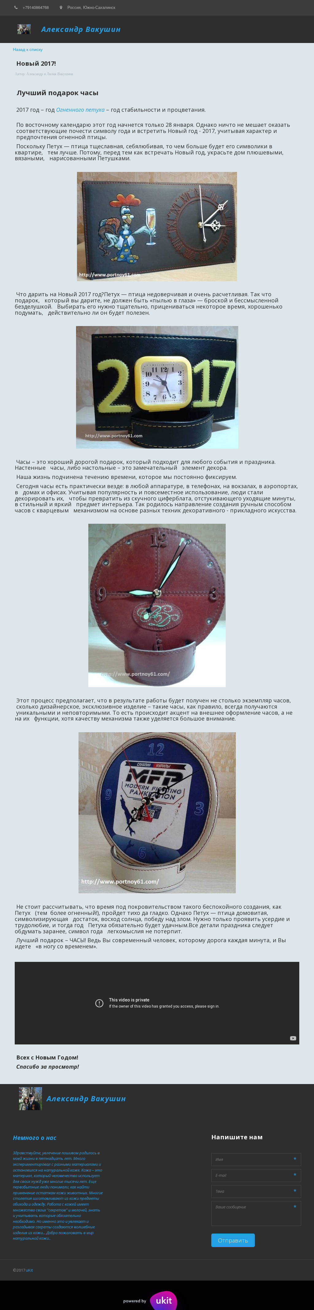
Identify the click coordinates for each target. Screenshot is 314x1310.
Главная (101, 29)
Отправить (233, 1240)
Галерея (150, 29)
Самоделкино (237, 29)
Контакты (271, 29)
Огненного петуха (80, 109)
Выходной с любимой (191, 29)
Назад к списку (28, 49)
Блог (124, 29)
